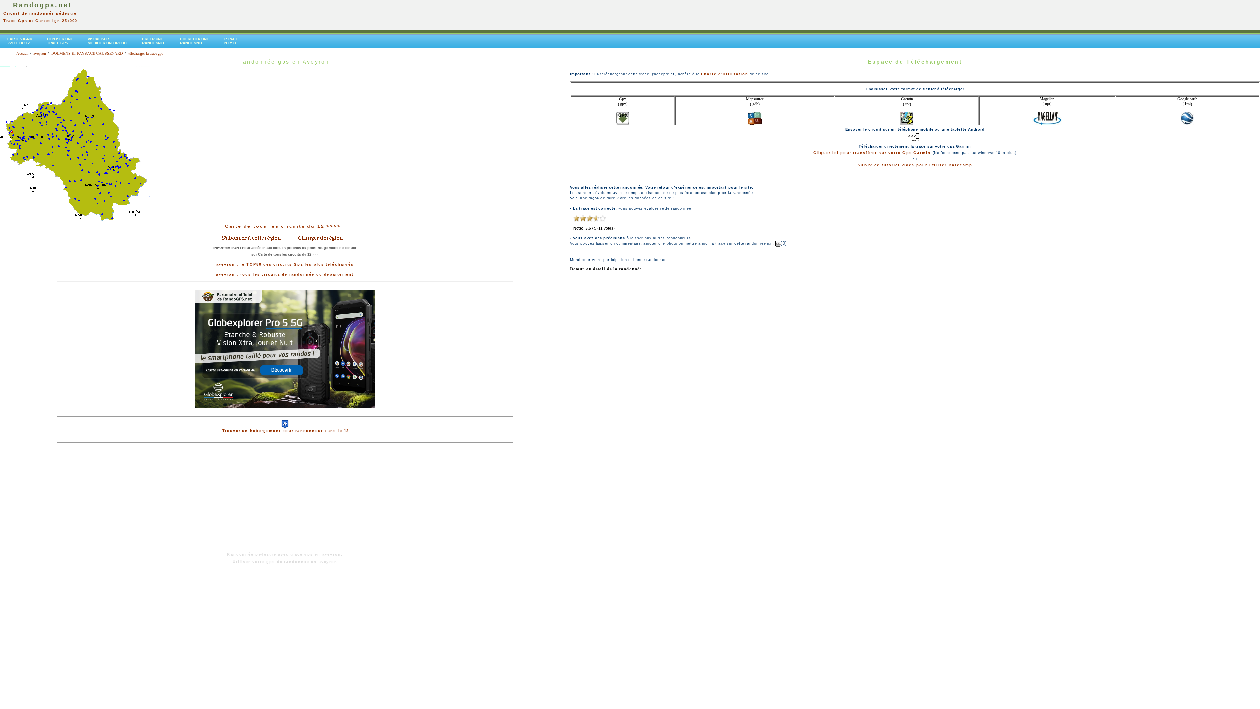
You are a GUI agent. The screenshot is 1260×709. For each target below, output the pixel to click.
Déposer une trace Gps (60, 41)
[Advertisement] (285, 501)
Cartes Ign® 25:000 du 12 (19, 41)
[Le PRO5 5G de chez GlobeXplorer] (285, 413)
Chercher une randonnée (194, 41)
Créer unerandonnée (153, 41)
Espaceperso (231, 41)
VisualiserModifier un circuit (107, 41)
